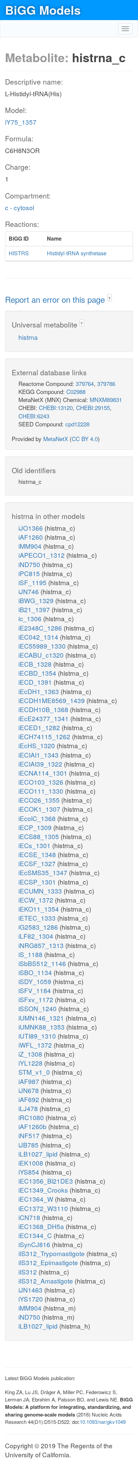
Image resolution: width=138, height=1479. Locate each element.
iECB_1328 (35, 663)
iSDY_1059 (35, 981)
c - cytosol (19, 207)
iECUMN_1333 (41, 890)
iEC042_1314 (39, 636)
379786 (106, 383)
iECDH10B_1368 (44, 709)
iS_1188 (31, 954)
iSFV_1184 (35, 990)
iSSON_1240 (38, 1008)
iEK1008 (31, 1162)
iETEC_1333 (37, 917)
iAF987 (29, 1081)
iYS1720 (31, 1298)
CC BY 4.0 (85, 438)
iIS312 (28, 1271)
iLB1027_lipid (38, 1153)
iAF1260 (31, 536)
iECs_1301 (35, 845)
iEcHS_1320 (37, 745)
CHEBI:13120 (56, 407)
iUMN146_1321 (42, 1017)
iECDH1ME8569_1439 (52, 700)
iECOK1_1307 (40, 808)
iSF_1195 (33, 582)
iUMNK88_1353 (42, 1026)
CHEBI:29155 (93, 407)
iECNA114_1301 (43, 772)
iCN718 (30, 1217)
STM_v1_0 (35, 1071)
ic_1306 (30, 618)
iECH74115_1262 (45, 736)
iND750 (30, 564)
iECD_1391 (36, 681)
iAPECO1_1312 (42, 554)
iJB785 (29, 1144)
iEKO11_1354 (39, 908)
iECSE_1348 (38, 854)
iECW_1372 (36, 899)
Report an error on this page (56, 299)
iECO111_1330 (41, 790)
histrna (28, 337)
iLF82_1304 (36, 935)
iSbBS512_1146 (43, 963)
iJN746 (29, 591)
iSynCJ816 (35, 1244)
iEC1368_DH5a (42, 1226)
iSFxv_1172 (36, 999)
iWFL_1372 (36, 1044)
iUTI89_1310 (38, 1035)
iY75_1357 (21, 121)
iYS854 (29, 1171)
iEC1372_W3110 (44, 1208)
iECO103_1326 (41, 781)
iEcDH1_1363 (39, 691)
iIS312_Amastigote (46, 1280)
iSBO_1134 (36, 972)
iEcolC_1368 (37, 818)
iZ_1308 (31, 1053)
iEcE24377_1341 (44, 718)
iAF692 (29, 1099)
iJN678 (29, 1090)
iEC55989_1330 (42, 645)
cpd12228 (77, 424)
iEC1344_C (36, 1235)
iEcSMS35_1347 (43, 872)
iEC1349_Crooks (44, 1189)
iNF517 (29, 1135)
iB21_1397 (35, 609)
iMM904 (30, 545)
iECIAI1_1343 (39, 754)
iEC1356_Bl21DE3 (46, 1180)
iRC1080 (32, 1117)
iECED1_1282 (40, 727)
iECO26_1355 (39, 799)
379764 (85, 383)
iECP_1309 (35, 827)
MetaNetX (55, 438)
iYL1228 (31, 1062)
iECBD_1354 (38, 672)
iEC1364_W (36, 1198)
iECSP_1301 (38, 881)
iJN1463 (31, 1289)
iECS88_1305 (39, 836)
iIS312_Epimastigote (49, 1262)
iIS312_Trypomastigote (52, 1253)
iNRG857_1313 (41, 945)
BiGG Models (43, 9)
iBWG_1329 (36, 600)
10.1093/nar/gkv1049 (103, 1421)
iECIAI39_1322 (41, 763)
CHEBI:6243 (33, 416)
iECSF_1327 (37, 863)
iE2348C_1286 (41, 627)
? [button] (109, 298)
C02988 (75, 391)
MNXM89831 (106, 399)
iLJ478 (29, 1108)
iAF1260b (33, 1126)
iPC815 (30, 573)
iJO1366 (31, 527)
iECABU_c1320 (41, 654)
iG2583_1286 (39, 926)
